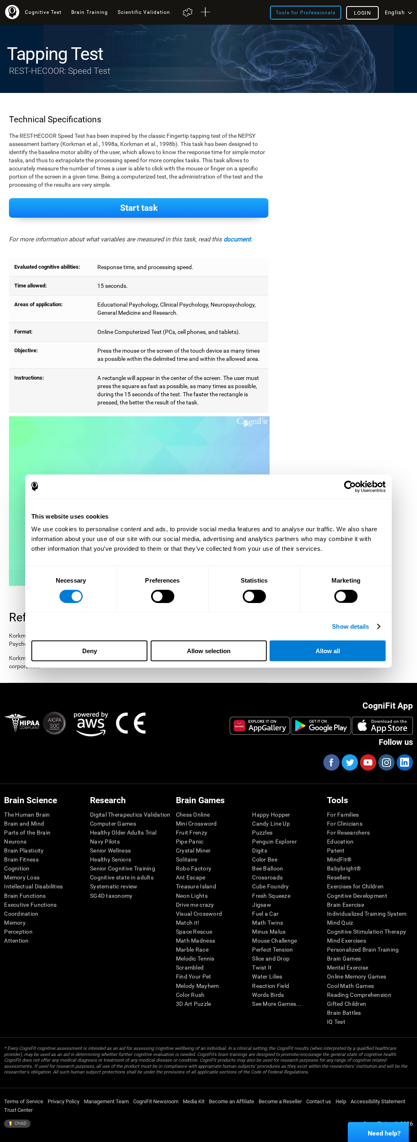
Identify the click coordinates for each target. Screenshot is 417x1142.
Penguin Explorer (274, 841)
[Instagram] (386, 762)
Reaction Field (270, 986)
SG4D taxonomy (111, 895)
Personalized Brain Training (363, 949)
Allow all (328, 650)
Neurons (15, 841)
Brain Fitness (21, 859)
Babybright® (344, 868)
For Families (343, 814)
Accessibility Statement (378, 1101)
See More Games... (276, 1004)
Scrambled (190, 967)
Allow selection (208, 650)
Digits (259, 850)
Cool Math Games (350, 986)
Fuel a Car (265, 913)
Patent (336, 850)
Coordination (21, 913)
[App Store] (382, 726)
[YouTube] (367, 762)
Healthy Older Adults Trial (123, 832)
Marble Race (192, 949)
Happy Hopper (271, 814)
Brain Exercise (345, 904)
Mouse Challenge (274, 940)
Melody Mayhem (197, 986)
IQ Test (336, 1021)
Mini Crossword (196, 823)
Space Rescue (194, 931)
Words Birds (268, 995)
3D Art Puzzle (193, 1004)
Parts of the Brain (27, 832)
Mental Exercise (347, 967)
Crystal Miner (193, 850)
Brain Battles (344, 1012)
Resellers (339, 877)
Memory (15, 922)
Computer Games (113, 823)
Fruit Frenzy (191, 832)
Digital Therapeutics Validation (130, 814)
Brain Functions (25, 895)
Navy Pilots (105, 841)
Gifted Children (346, 1004)
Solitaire (187, 859)
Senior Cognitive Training (122, 868)
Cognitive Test (43, 12)
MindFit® (339, 859)
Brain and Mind (24, 823)
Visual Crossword (199, 913)
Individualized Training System (366, 913)
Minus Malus (268, 931)
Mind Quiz (340, 922)
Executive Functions (30, 904)
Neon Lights (192, 895)
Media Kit (193, 1101)
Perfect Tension (272, 949)
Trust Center (18, 1110)
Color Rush (190, 995)
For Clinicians (344, 823)
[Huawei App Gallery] (260, 726)
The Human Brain (27, 814)
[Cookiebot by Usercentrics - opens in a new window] (350, 486)
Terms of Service (23, 1101)
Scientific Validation (144, 12)
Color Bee (264, 859)
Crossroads (267, 877)
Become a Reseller (280, 1101)
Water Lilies (267, 976)
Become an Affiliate (231, 1101)
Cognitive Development (357, 895)
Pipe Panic (190, 841)
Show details (350, 626)
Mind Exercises (346, 940)
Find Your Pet (193, 976)
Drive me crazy (195, 904)
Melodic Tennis (195, 958)
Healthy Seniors (110, 859)
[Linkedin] (404, 762)
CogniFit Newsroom (155, 1101)
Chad (19, 1123)
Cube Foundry (270, 886)
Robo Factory (193, 868)
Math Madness (195, 940)
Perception (18, 931)
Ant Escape (191, 877)
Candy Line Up (271, 823)
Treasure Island (196, 886)
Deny (89, 650)
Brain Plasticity (24, 850)
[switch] (162, 596)
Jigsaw (261, 904)
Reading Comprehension (359, 995)
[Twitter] (349, 762)
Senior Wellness (110, 850)
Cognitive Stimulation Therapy (366, 931)
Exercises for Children (355, 886)
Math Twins (267, 922)
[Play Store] (321, 726)
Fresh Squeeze (271, 895)
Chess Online (193, 814)
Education (340, 841)
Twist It (262, 967)
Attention (16, 940)
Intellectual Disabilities (33, 886)
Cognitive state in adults (122, 877)
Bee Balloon (267, 868)
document (237, 239)
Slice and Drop (271, 958)
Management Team (106, 1101)
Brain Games (344, 958)
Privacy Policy (63, 1101)
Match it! (188, 922)
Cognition (17, 868)
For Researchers (348, 832)
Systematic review (114, 886)
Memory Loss (22, 877)
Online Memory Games (356, 976)
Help (341, 1101)
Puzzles (262, 832)
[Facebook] (331, 762)
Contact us (318, 1101)
